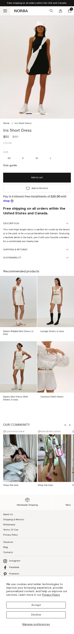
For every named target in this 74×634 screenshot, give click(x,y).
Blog (5, 547)
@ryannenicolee (13, 431)
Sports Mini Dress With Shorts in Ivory (15, 398)
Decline (36, 615)
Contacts (8, 552)
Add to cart (37, 177)
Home (6, 123)
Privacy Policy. (51, 595)
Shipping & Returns (13, 519)
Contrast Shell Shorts (52, 396)
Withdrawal (9, 524)
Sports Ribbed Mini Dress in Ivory (18, 333)
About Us (8, 514)
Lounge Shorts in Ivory (52, 331)
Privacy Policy (10, 534)
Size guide (10, 165)
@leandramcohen (49, 431)
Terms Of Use (10, 529)
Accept (36, 605)
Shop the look (10, 485)
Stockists (8, 542)
